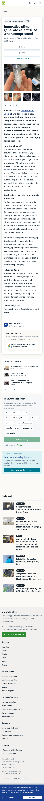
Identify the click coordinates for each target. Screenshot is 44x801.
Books (4, 661)
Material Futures (12, 428)
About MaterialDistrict (10, 728)
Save (23, 47)
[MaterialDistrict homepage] (9, 3)
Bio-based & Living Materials (17, 418)
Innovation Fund (8, 716)
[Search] (30, 3)
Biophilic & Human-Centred (16, 413)
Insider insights (8, 691)
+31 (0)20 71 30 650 (9, 754)
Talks (4, 658)
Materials (5, 647)
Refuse (11, 797)
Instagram (16, 778)
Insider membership (9, 680)
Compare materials (9, 683)
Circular (35, 418)
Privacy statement (27, 792)
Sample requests (8, 713)
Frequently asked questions (12, 735)
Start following (22, 440)
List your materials (9, 702)
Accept (32, 797)
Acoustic (9, 423)
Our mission (6, 732)
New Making (27, 428)
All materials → (9, 390)
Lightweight (10, 433)
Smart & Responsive (15, 21)
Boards (4, 687)
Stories (4, 651)
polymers (8, 169)
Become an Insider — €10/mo (22, 470)
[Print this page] (16, 105)
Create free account (9, 676)
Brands (4, 665)
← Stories (6, 11)
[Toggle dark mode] (35, 3)
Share (23, 53)
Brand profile (7, 706)
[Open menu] (40, 3)
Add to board (22, 59)
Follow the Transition (14, 635)
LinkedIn (6, 778)
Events (4, 654)
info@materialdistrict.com (12, 750)
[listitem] (8, 97)
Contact (5, 739)
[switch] (27, 21)
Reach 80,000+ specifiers (12, 709)
